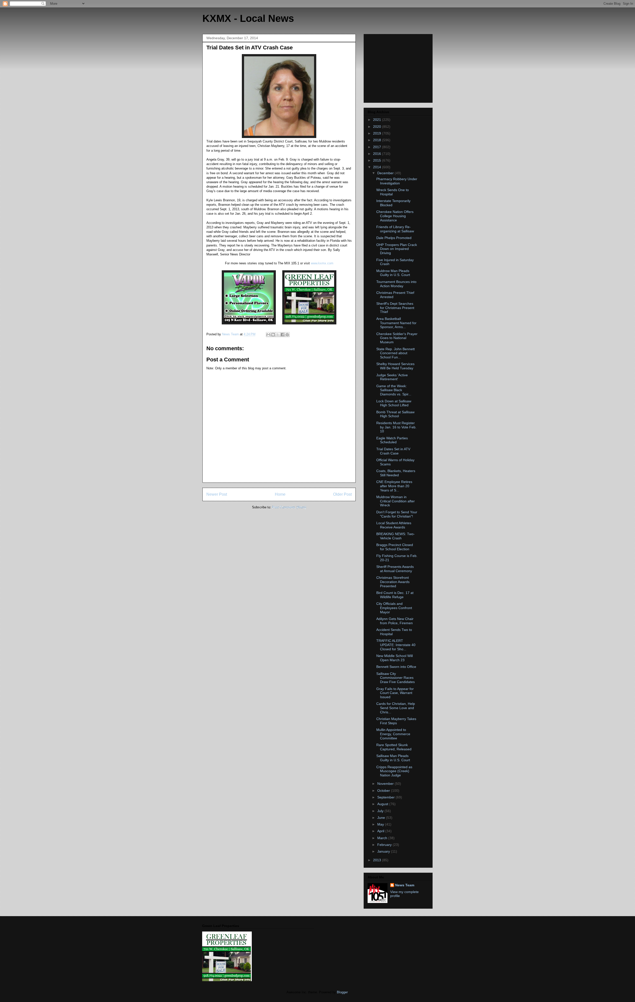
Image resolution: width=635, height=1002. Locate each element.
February (385, 845)
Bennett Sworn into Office (396, 667)
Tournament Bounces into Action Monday (396, 284)
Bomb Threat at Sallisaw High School (395, 414)
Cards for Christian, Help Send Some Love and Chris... (395, 708)
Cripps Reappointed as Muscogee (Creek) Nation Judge (394, 771)
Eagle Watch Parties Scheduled (392, 440)
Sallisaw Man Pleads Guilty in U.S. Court (393, 758)
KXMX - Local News (248, 18)
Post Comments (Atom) (289, 507)
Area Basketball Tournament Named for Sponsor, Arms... (396, 323)
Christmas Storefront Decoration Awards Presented (393, 582)
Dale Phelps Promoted (394, 238)
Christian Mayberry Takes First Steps (396, 721)
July (380, 811)
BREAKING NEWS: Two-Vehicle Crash (395, 536)
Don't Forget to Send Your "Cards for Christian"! (396, 514)
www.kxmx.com (321, 263)
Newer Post (216, 494)
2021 (377, 120)
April (381, 831)
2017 (377, 147)
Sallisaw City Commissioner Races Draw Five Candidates (395, 678)
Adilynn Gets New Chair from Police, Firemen (394, 621)
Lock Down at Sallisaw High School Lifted (393, 403)
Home (280, 494)
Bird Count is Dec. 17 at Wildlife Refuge (394, 595)
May (381, 824)
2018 (377, 140)
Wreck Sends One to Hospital (392, 192)
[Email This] (268, 334)
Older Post (342, 494)
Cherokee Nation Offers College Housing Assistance (394, 216)
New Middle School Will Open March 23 (394, 658)
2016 (377, 154)
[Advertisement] (399, 67)
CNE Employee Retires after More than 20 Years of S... (394, 486)
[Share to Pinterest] (287, 334)
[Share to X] (277, 334)
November (386, 784)
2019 (377, 133)
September (386, 797)
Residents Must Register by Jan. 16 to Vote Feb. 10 (396, 427)
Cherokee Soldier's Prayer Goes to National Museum (396, 338)
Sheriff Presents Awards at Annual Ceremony (395, 569)
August (383, 804)
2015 (377, 160)
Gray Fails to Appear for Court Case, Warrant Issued (395, 693)
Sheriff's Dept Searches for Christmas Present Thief (395, 308)
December (386, 173)
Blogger (342, 992)
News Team (404, 885)
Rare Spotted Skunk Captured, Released (394, 747)
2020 (377, 127)
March (382, 838)
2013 (377, 860)
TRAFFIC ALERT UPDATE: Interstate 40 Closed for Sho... (395, 645)
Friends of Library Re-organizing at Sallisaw (395, 229)
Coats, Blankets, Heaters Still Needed (395, 473)
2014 (377, 167)
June (381, 818)
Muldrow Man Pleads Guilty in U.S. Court (393, 273)
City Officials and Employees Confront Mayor (394, 608)
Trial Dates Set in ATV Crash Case (393, 451)
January (384, 851)
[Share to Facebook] (282, 334)
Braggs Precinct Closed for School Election (394, 547)
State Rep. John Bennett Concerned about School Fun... (395, 353)
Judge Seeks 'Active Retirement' (392, 377)
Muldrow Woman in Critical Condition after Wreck (395, 501)
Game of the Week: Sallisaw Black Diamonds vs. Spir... (393, 390)
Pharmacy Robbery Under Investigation (396, 181)
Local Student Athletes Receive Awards (393, 525)
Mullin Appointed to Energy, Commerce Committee (393, 734)
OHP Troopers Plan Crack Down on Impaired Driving (396, 249)
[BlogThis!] (273, 334)
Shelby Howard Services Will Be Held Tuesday (395, 366)
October (384, 791)
